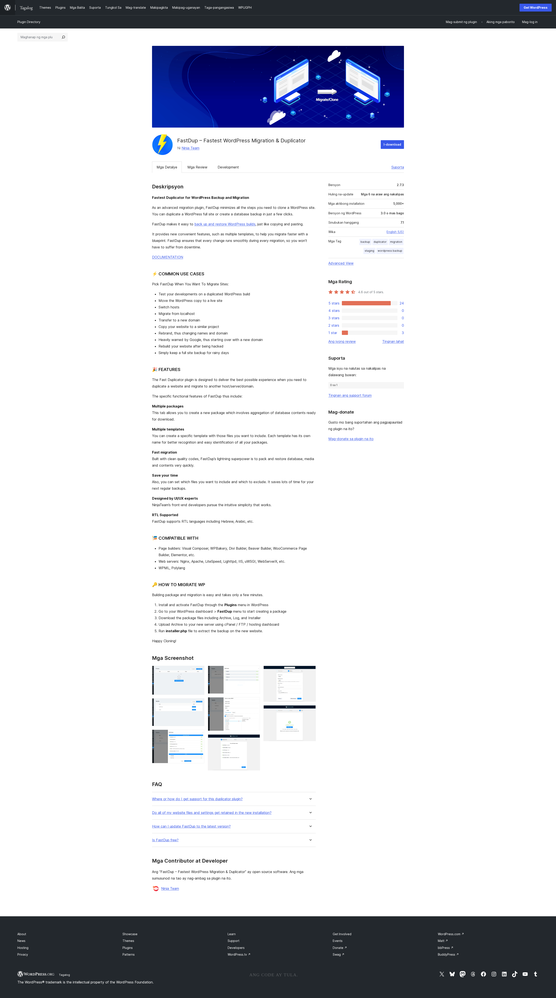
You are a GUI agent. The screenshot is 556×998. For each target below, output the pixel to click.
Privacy (22, 954)
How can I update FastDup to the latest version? (191, 826)
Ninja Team (190, 148)
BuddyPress (448, 954)
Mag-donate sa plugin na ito (351, 439)
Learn (232, 934)
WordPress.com (451, 934)
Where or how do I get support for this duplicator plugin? (197, 799)
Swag (338, 954)
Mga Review (197, 167)
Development (228, 167)
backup (365, 241)
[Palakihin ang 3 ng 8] (198, 735)
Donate (340, 948)
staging (369, 250)
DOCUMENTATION (167, 257)
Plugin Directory (28, 22)
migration (396, 241)
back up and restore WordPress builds (224, 224)
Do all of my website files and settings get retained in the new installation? (211, 813)
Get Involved (342, 934)
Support (233, 941)
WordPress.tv (239, 954)
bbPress (445, 948)
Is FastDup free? (165, 840)
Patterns (128, 954)
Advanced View (341, 263)
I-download (392, 144)
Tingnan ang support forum (350, 395)
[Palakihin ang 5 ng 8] (254, 703)
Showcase (129, 934)
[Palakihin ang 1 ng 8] (198, 671)
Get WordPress (536, 7)
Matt (443, 941)
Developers (236, 948)
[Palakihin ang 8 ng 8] (310, 711)
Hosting (22, 948)
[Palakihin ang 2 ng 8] (198, 704)
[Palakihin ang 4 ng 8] (254, 671)
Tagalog (64, 974)
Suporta (397, 167)
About (21, 934)
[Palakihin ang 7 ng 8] (310, 671)
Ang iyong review (342, 341)
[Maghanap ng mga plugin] (63, 37)
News (21, 941)
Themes (128, 941)
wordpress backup (390, 250)
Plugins (127, 948)
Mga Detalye (167, 167)
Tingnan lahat (393, 341)
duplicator (380, 241)
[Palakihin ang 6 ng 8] (254, 740)
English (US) (395, 232)
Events (338, 941)
